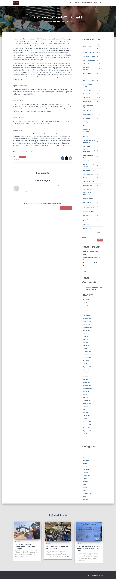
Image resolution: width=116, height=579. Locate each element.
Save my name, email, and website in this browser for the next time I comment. (42, 203)
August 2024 (86, 360)
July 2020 (85, 434)
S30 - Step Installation (88, 161)
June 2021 (85, 406)
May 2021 (85, 409)
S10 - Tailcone (86, 77)
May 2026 (85, 309)
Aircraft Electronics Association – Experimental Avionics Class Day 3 (88, 548)
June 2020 (85, 437)
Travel (95, 2)
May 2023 (85, 379)
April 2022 (85, 394)
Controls (85, 454)
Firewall (85, 466)
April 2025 (85, 342)
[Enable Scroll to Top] (113, 576)
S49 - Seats (86, 224)
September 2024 (87, 357)
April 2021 (85, 412)
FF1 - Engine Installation (89, 56)
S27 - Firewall (86, 146)
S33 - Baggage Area (88, 174)
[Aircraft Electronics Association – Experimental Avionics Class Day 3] (89, 531)
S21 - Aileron (86, 118)
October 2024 (86, 354)
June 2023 (85, 376)
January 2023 (86, 382)
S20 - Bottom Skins (88, 114)
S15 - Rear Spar (87, 97)
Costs (84, 457)
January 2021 (86, 418)
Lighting (85, 478)
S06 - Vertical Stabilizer (89, 60)
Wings (84, 496)
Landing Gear (86, 475)
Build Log (70, 2)
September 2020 (87, 431)
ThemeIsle (100, 575)
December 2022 (87, 385)
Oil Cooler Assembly (88, 266)
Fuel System (86, 469)
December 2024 (87, 351)
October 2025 (86, 324)
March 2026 (86, 312)
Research (77, 2)
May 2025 (85, 339)
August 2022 (86, 391)
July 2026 (85, 303)
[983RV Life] (16, 3)
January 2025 (86, 348)
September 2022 (87, 388)
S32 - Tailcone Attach (88, 170)
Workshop (85, 499)
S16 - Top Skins (87, 101)
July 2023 (85, 373)
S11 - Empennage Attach (89, 80)
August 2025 (86, 330)
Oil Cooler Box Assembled (90, 263)
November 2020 (87, 424)
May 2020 (85, 440)
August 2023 (86, 370)
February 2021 (87, 415)
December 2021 (87, 400)
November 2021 (87, 403)
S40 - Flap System (87, 202)
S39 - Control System (88, 198)
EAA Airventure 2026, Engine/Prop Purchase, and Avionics (25, 546)
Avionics (85, 451)
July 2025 (85, 333)
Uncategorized (87, 493)
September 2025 (87, 327)
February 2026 (87, 315)
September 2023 (87, 367)
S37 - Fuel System (87, 189)
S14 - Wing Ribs (87, 94)
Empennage (86, 460)
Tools (84, 484)
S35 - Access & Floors (88, 181)
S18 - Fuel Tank (87, 110)
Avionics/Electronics (88, 52)
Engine (85, 463)
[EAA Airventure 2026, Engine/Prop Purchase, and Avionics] (27, 530)
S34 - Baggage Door (88, 177)
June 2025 (85, 336)
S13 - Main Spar (87, 90)
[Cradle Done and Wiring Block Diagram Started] (58, 531)
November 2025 (87, 321)
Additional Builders (87, 2)
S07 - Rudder (86, 64)
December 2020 (87, 421)
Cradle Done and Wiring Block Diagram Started (57, 547)
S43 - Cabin (86, 215)
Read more (18, 558)
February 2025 (87, 345)
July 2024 (85, 364)
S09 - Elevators (87, 73)
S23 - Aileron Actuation (89, 125)
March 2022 (86, 397)
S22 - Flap (85, 122)
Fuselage (85, 472)
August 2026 (86, 300)
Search (84, 237)
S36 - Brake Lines (87, 185)
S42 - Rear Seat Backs (88, 211)
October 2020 (86, 428)
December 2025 (87, 318)
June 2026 (85, 306)
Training (85, 487)
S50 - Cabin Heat (87, 228)
